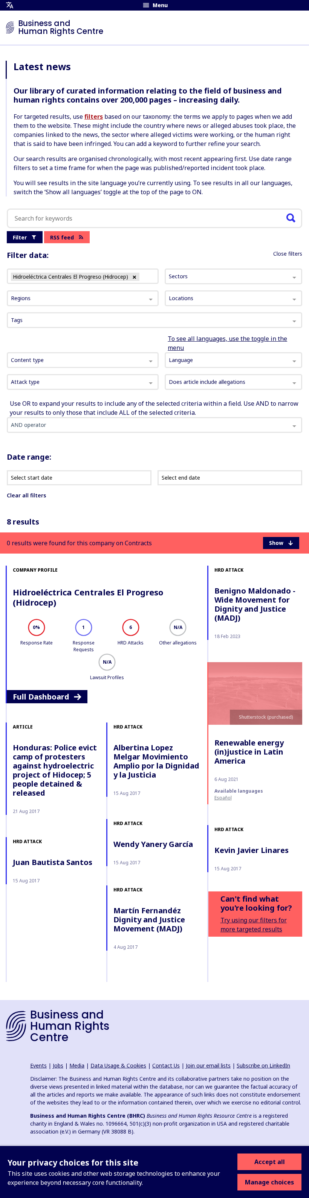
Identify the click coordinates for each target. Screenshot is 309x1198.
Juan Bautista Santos (52, 862)
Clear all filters (26, 495)
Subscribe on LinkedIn (263, 1065)
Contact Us (166, 1065)
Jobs (58, 1065)
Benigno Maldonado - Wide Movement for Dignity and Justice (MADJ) (254, 604)
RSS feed (62, 237)
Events (38, 1065)
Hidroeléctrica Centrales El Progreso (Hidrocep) (88, 596)
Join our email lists (208, 1065)
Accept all (269, 1162)
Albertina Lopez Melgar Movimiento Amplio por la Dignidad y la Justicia (156, 761)
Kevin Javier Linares (251, 850)
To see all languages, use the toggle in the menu (227, 343)
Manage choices (269, 1182)
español (223, 798)
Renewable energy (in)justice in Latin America (249, 752)
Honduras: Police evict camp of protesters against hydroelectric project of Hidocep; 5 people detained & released (55, 770)
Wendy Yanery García (153, 844)
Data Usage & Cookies (118, 1065)
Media (76, 1065)
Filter (20, 237)
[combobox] (83, 360)
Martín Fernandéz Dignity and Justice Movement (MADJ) (149, 919)
